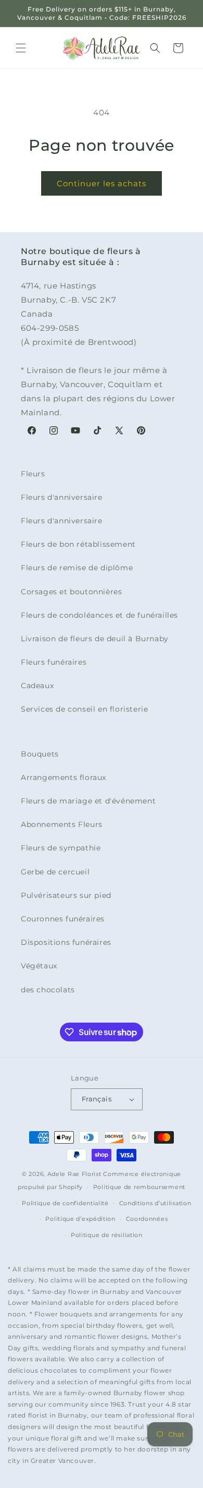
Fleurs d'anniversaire (62, 497)
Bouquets (40, 754)
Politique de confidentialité (65, 1203)
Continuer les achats (101, 183)
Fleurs (33, 473)
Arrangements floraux (63, 777)
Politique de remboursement (139, 1187)
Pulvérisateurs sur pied (66, 895)
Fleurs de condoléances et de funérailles (99, 615)
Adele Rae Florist (74, 1174)
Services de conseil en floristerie (84, 709)
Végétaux (39, 965)
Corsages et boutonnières (71, 591)
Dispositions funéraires (66, 942)
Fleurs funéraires (53, 662)
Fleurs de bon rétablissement (78, 544)
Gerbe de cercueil (55, 872)
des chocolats (48, 989)
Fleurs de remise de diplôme (77, 567)
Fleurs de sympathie (60, 848)
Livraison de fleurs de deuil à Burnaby (95, 638)
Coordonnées (147, 1218)
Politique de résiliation (107, 1235)
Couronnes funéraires (63, 918)
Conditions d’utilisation (155, 1203)
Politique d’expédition (80, 1218)
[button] (20, 48)
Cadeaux (37, 685)
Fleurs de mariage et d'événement (88, 801)
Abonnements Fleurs (62, 824)
